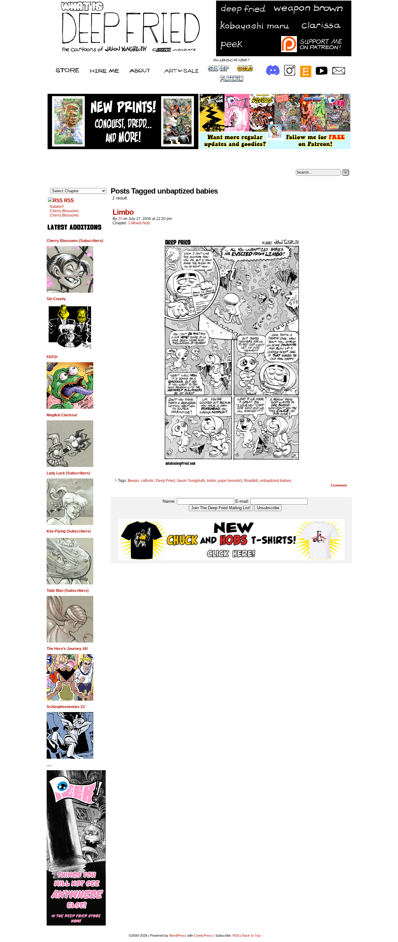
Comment (339, 485)
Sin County (56, 299)
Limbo (123, 212)
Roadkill (251, 480)
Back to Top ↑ (252, 935)
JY (120, 219)
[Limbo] (231, 470)
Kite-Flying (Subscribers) (69, 531)
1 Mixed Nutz (139, 223)
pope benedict (230, 480)
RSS (69, 200)
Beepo (133, 480)
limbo (211, 480)
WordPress (177, 935)
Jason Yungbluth (191, 480)
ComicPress (203, 935)
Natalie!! (57, 206)
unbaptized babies (275, 480)
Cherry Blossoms (64, 211)
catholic (147, 480)
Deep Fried (165, 480)
